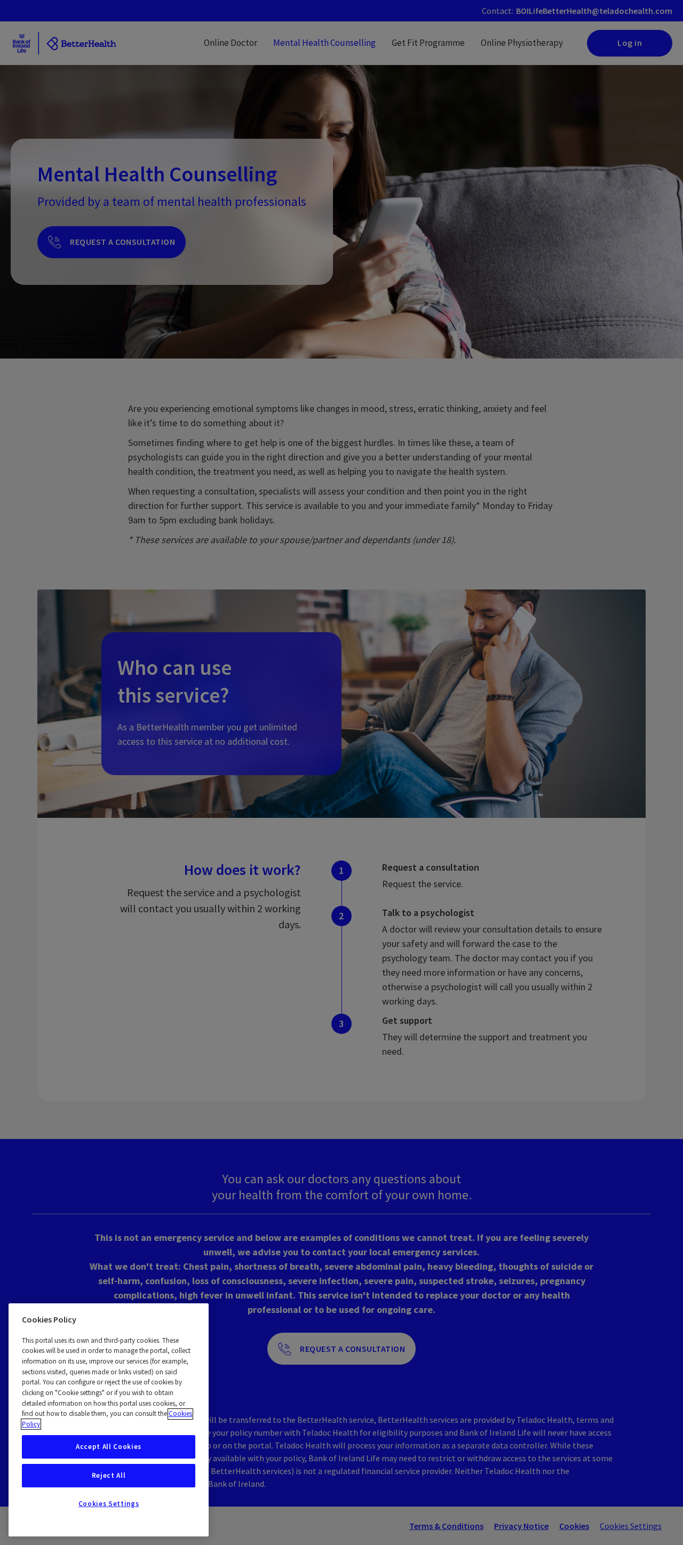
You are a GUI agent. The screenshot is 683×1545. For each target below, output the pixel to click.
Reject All (109, 1475)
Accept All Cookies (108, 1446)
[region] (109, 1419)
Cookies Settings (108, 1503)
